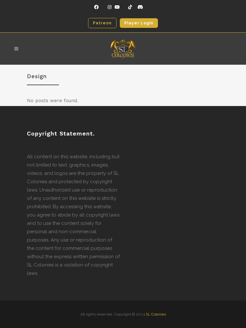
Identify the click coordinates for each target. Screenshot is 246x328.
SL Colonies (156, 314)
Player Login (138, 23)
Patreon (102, 23)
